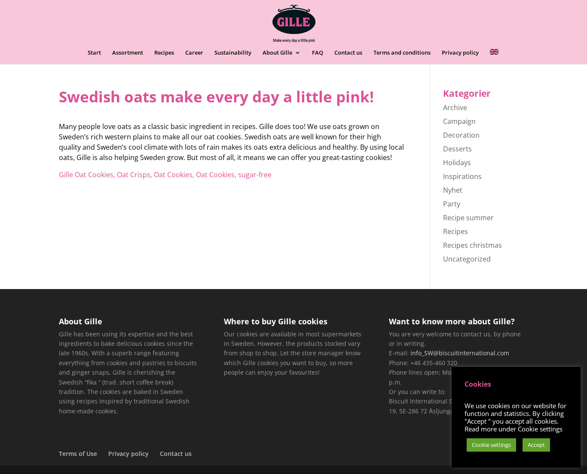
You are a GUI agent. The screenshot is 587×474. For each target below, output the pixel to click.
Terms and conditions (402, 52)
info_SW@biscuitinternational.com (459, 353)
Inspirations (462, 176)
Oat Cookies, (174, 174)
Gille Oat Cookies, (87, 174)
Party (451, 204)
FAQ (317, 52)
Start (94, 52)
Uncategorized (467, 259)
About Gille (277, 52)
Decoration (461, 135)
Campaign (459, 121)
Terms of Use (78, 453)
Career (194, 52)
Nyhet (452, 190)
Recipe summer (468, 217)
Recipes (164, 52)
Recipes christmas (472, 245)
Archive (455, 107)
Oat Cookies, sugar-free (234, 174)
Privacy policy (460, 52)
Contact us (348, 52)
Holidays (457, 162)
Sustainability (232, 52)
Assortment (127, 52)
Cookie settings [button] (491, 445)
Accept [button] (536, 445)
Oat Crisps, (134, 174)
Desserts (457, 149)
